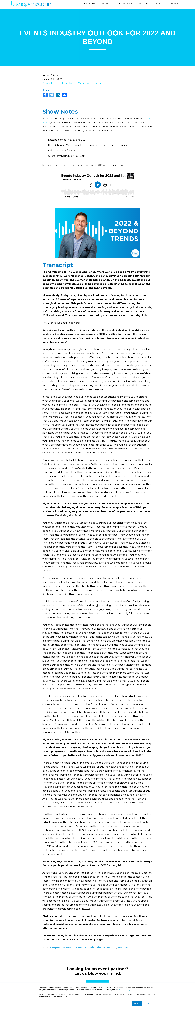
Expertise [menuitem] (89, 3)
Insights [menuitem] (143, 3)
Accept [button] (137, 1003)
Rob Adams (52, 75)
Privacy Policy (124, 990)
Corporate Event (51, 83)
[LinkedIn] (58, 95)
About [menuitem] (159, 3)
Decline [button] (149, 1003)
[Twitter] (52, 95)
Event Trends (69, 83)
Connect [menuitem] (175, 3)
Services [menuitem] (106, 3)
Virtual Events (85, 83)
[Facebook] (45, 95)
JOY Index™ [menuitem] (125, 3)
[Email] (64, 95)
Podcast (99, 83)
